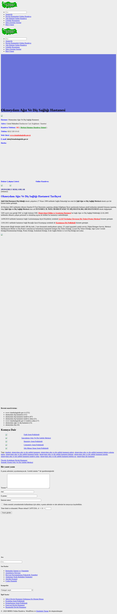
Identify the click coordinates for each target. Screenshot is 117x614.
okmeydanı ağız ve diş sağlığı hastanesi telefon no (58, 456)
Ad (2, 492)
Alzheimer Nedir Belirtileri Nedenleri (18, 577)
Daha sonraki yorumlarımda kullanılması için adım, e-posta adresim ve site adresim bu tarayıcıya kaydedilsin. (43, 504)
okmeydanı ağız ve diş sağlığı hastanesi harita (22, 454)
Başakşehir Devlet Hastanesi (15, 607)
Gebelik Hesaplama (12, 21)
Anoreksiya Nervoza (12, 573)
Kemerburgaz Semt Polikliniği (16, 603)
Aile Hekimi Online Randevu (16, 18)
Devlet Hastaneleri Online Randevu (18, 16)
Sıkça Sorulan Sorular (13, 23)
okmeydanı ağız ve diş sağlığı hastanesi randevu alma (20, 456)
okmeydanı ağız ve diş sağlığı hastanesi (26, 452)
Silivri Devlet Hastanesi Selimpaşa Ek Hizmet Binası (24, 599)
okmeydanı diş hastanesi (85, 456)
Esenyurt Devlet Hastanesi (15, 605)
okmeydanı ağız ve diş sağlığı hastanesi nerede (91, 454)
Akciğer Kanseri (11, 579)
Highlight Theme (42, 611)
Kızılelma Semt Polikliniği (14, 601)
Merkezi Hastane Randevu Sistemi (33, 127)
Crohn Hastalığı (11, 581)
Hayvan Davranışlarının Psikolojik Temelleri (21, 575)
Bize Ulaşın (9, 25)
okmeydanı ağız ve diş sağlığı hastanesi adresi (57, 452)
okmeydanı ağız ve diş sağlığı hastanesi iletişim (56, 454)
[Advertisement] (58, 536)
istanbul (8, 452)
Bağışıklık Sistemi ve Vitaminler (17, 571)
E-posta (3, 496)
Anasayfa (8, 14)
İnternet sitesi (5, 500)
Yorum (4, 488)
